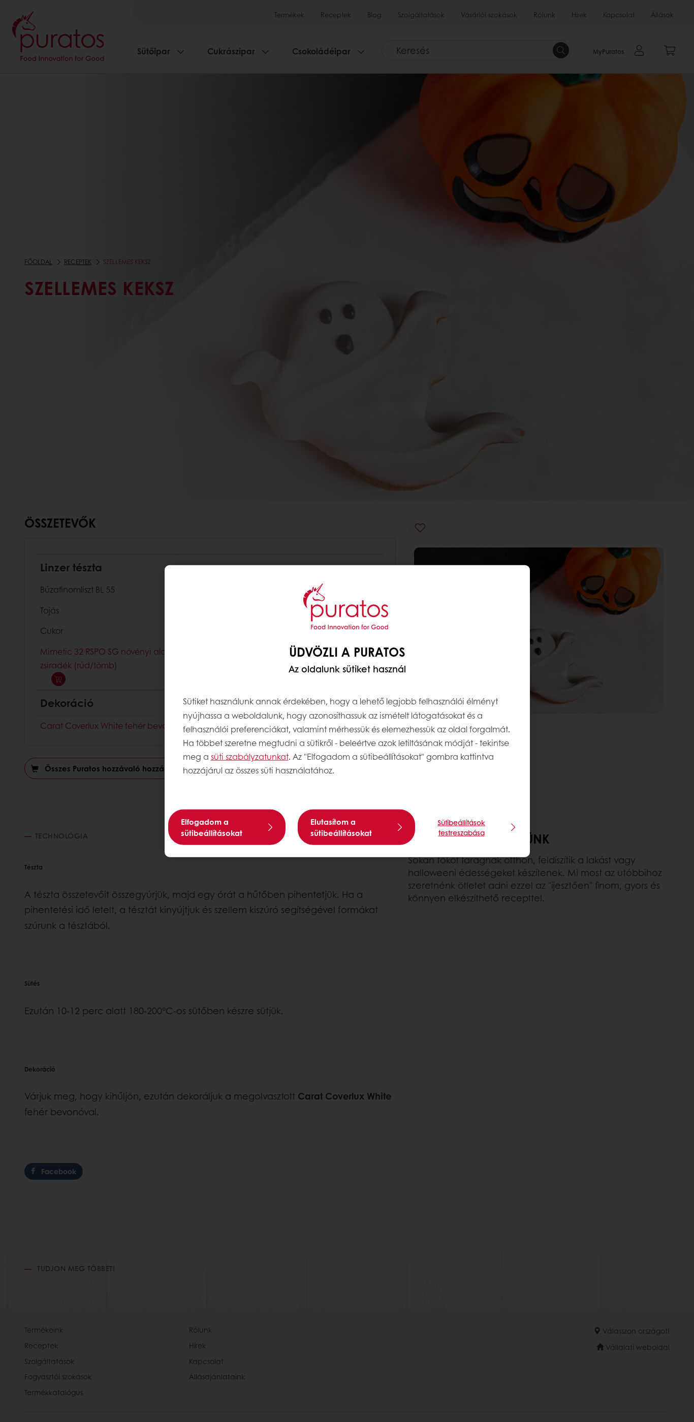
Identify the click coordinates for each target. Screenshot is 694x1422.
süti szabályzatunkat (250, 756)
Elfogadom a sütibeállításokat (211, 827)
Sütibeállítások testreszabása (461, 827)
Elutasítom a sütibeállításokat (341, 827)
